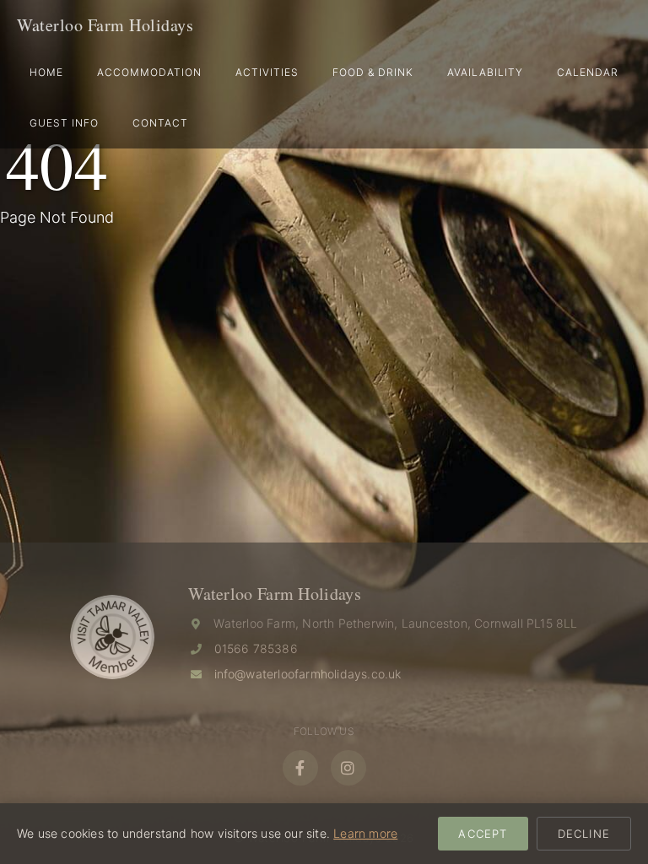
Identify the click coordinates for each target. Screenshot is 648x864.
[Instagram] (348, 768)
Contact (160, 122)
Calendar (587, 72)
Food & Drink (372, 72)
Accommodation (149, 72)
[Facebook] (300, 768)
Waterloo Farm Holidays (105, 25)
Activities (267, 72)
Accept (482, 833)
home (46, 72)
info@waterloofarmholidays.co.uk (308, 674)
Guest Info (64, 122)
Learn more (365, 833)
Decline (584, 833)
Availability (485, 72)
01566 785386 (256, 648)
